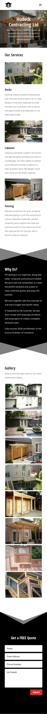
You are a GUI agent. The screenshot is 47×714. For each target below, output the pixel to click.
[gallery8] (23, 570)
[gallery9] (23, 597)
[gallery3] (23, 435)
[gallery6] (23, 543)
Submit (36, 692)
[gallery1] (23, 462)
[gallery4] (23, 409)
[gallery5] (23, 516)
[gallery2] (23, 489)
